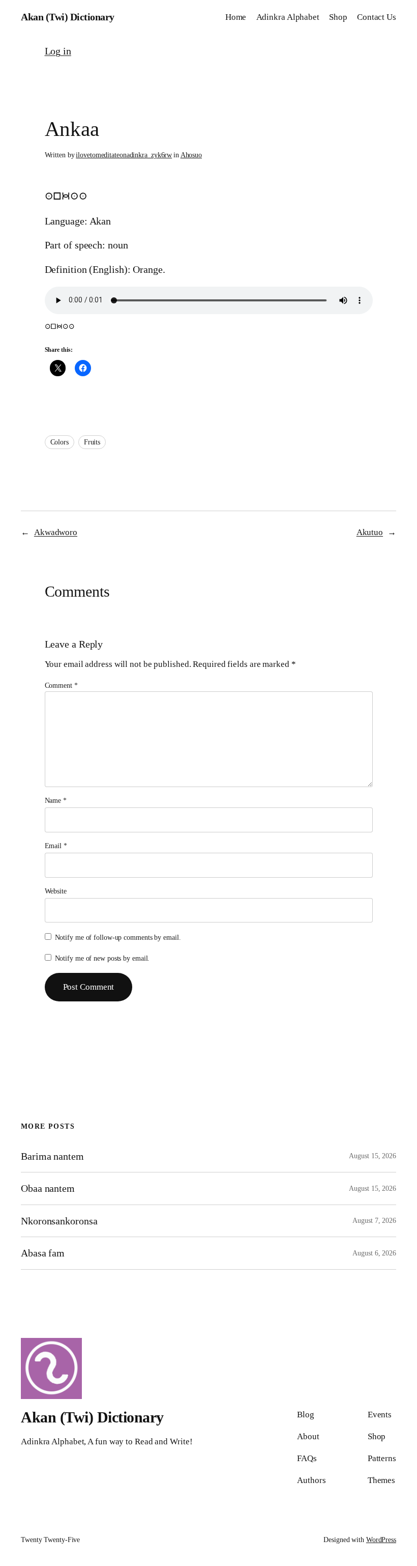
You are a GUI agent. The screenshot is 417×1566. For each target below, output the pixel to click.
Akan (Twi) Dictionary (67, 16)
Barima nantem (52, 1156)
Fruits (92, 442)
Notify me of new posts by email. (102, 958)
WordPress (381, 1540)
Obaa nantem (48, 1188)
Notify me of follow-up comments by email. (118, 937)
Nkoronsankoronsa (59, 1220)
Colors (59, 442)
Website (56, 891)
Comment (61, 685)
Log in (58, 51)
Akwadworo (55, 532)
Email (56, 846)
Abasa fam (43, 1253)
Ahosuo (191, 155)
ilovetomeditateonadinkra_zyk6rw (124, 155)
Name (56, 800)
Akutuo (369, 532)
